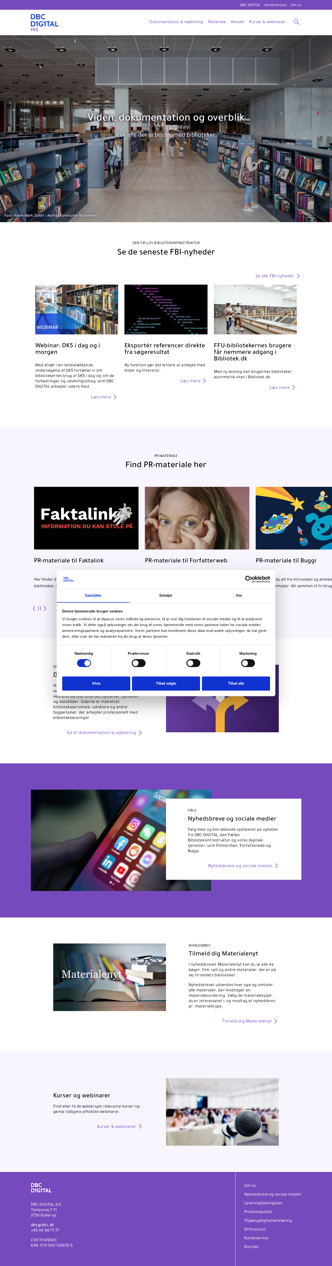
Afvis (96, 683)
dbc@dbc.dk (42, 1225)
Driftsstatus (255, 1230)
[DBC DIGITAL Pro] (45, 22)
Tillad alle (236, 683)
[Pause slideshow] (39, 608)
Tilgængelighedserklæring (268, 1221)
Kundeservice (276, 6)
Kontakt (251, 1247)
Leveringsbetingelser (263, 1203)
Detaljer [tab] (166, 595)
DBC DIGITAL (250, 6)
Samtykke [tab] (93, 595)
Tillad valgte (166, 683)
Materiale (217, 22)
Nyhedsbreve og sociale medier (272, 1195)
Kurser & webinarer (267, 22)
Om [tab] (239, 595)
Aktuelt (237, 22)
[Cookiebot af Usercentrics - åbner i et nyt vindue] (248, 579)
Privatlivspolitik (258, 1212)
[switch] (139, 663)
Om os (296, 6)
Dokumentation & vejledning (176, 22)
